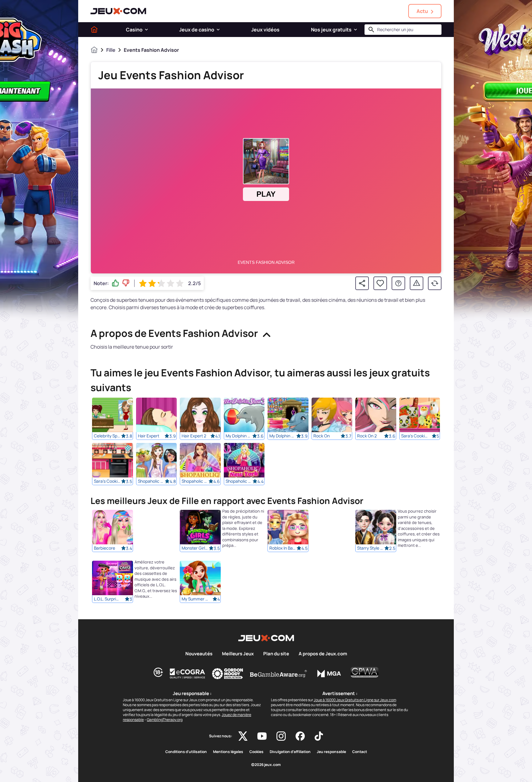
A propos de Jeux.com (323, 654)
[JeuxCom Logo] (118, 11)
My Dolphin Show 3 (239, 436)
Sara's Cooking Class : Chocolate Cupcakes (107, 481)
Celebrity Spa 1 (107, 436)
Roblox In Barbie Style (282, 548)
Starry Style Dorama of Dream (370, 548)
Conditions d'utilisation (186, 752)
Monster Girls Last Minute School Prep (195, 548)
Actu (422, 11)
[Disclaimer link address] (187, 673)
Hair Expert (148, 436)
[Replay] (434, 283)
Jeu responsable (331, 752)
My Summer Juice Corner (195, 599)
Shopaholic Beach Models (151, 481)
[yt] (262, 736)
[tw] (243, 736)
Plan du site (276, 654)
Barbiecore (104, 548)
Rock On (321, 436)
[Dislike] (126, 283)
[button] (146, 29)
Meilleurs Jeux (238, 654)
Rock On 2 (367, 436)
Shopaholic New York (239, 481)
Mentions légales (228, 752)
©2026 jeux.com (266, 765)
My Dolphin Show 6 (282, 436)
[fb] (300, 736)
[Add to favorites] (380, 283)
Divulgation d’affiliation (290, 752)
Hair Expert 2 (194, 436)
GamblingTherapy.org (165, 719)
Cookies (256, 752)
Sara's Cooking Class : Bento (414, 436)
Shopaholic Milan (195, 481)
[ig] (281, 736)
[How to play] (398, 283)
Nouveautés (198, 654)
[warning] (416, 283)
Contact (359, 752)
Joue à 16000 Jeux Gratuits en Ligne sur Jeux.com (355, 699)
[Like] (115, 283)
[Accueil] (94, 29)
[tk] (319, 736)
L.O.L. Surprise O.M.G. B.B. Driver (107, 599)
